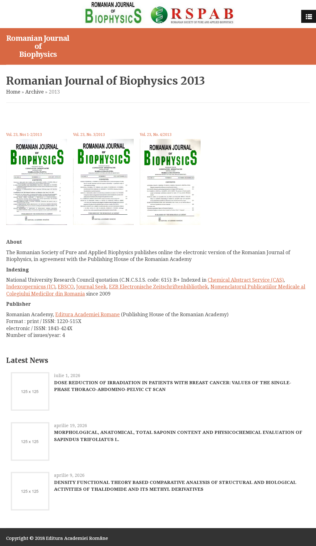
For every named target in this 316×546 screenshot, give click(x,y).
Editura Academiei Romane (87, 314)
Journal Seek (91, 287)
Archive (34, 92)
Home (13, 92)
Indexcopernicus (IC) (30, 287)
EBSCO (66, 287)
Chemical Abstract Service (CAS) (246, 280)
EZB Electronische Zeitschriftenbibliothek (158, 287)
